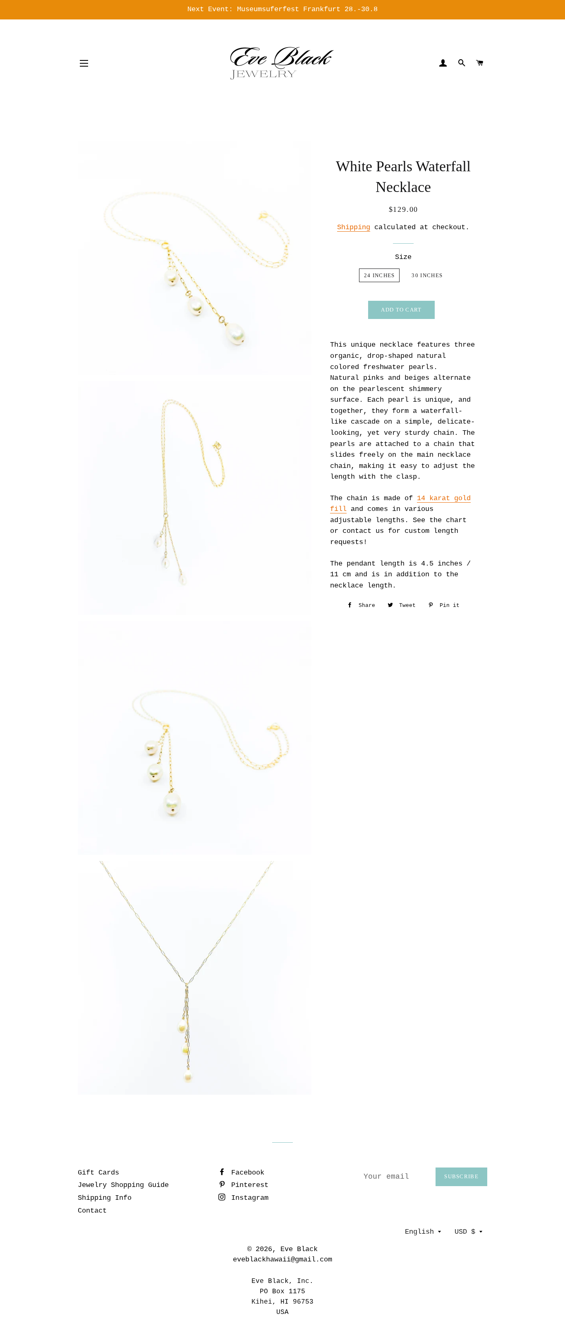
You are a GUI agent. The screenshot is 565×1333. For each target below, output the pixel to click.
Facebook (245, 1173)
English (419, 1232)
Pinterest (247, 1185)
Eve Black (299, 1249)
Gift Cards (98, 1173)
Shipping (353, 227)
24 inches (379, 275)
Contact (92, 1211)
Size (403, 257)
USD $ (465, 1232)
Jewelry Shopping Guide (123, 1185)
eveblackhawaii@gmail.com (282, 1259)
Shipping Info (105, 1198)
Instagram (247, 1198)
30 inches (427, 275)
